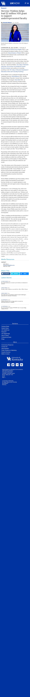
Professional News (6, 337)
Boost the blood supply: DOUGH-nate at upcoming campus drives (13, 308)
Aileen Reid (17, 80)
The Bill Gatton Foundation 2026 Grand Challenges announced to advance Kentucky (13, 295)
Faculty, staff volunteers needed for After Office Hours (14, 289)
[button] (28, 3)
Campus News (5, 326)
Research (3, 8)
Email (3, 376)
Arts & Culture (5, 335)
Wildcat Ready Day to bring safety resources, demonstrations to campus (12, 302)
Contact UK (4, 346)
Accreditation (5, 383)
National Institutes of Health (14, 53)
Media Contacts (5, 354)
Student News (5, 328)
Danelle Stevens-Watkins (16, 49)
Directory (4, 384)
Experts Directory (5, 352)
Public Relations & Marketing (8, 350)
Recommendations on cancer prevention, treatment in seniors (14, 283)
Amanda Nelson (7, 22)
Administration (5, 348)
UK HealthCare (5, 330)
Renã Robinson (15, 76)
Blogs (2, 339)
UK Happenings (5, 333)
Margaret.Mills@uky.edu (9, 265)
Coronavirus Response (7, 345)
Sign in (3, 377)
